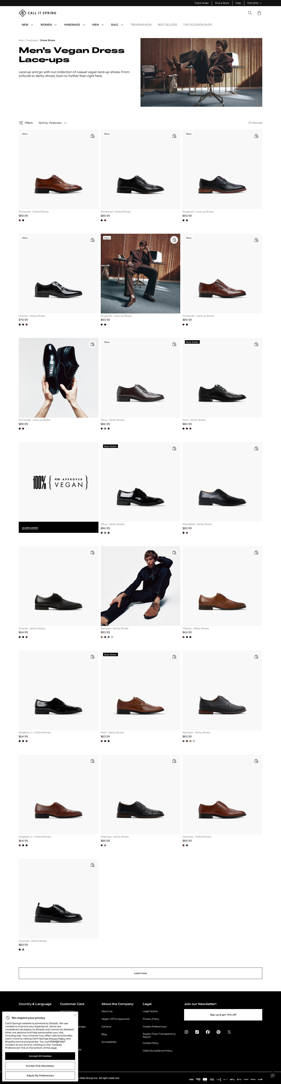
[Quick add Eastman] (174, 761)
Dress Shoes (47, 40)
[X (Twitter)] (229, 1032)
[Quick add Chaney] (92, 240)
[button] (259, 13)
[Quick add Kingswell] (256, 136)
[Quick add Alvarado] (92, 865)
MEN (95, 24)
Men (21, 40)
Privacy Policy (57, 1038)
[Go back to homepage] (37, 13)
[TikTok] (197, 1032)
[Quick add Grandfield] (256, 448)
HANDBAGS (72, 24)
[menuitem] (32, 24)
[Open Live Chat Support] (272, 1075)
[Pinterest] (218, 1032)
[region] (40, 1046)
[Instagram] (186, 1032)
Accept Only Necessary (40, 1065)
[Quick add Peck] (256, 344)
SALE (114, 24)
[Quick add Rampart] (174, 552)
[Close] (75, 1015)
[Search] (250, 13)
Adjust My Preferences (40, 1075)
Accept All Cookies (40, 1056)
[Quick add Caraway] (256, 761)
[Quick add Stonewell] (92, 136)
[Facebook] (207, 1032)
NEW (25, 24)
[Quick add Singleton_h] (92, 656)
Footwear (32, 40)
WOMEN (46, 24)
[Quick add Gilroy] (174, 344)
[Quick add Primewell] (256, 240)
